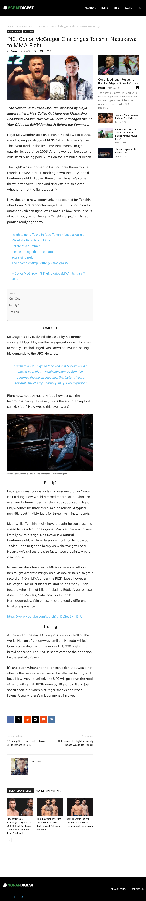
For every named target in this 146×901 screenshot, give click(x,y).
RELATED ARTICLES (20, 790)
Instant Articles (24, 26)
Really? (14, 305)
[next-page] (15, 840)
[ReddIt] (27, 719)
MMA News (28, 31)
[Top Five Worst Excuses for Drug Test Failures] (105, 118)
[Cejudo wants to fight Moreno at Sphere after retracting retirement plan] (80, 807)
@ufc (43, 263)
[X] (18, 719)
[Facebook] (10, 719)
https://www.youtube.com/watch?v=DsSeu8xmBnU (45, 616)
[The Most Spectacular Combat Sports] (105, 153)
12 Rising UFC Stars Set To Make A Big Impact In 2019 (26, 743)
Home (10, 26)
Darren (14, 50)
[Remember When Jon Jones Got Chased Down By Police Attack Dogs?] (105, 133)
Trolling (14, 311)
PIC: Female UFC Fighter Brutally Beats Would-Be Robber (74, 743)
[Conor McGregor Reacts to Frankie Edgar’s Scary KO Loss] (118, 65)
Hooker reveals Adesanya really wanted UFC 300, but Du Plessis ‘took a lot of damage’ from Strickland (19, 826)
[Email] (35, 719)
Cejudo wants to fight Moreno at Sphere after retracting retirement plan (80, 822)
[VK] (51, 719)
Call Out (14, 298)
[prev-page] (9, 840)
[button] (140, 8)
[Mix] (43, 719)
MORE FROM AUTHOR (48, 790)
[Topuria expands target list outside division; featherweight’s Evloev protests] (50, 807)
